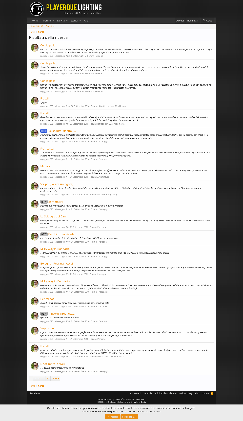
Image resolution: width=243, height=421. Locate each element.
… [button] (43, 378)
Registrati (50, 26)
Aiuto (197, 393)
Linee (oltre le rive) (52, 364)
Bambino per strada (57, 234)
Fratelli (44, 98)
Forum (47, 20)
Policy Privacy (185, 393)
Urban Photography (107, 194)
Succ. (55, 378)
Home (34, 20)
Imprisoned (48, 328)
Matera (45, 166)
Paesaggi (103, 141)
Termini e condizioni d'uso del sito (160, 393)
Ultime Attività (36, 26)
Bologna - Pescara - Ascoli (56, 263)
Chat (86, 20)
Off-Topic (103, 306)
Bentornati (47, 299)
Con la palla (48, 45)
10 (48, 378)
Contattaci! (135, 393)
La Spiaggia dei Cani (53, 216)
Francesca (47, 148)
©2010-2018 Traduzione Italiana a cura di (121, 402)
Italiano (36, 393)
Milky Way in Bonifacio (55, 249)
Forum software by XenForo (122, 399)
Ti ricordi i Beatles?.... (58, 313)
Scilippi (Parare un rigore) (56, 184)
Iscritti (74, 20)
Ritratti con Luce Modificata (112, 106)
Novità (61, 20)
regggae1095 (46, 55)
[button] (53, 21)
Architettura (103, 176)
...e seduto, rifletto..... (58, 131)
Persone (99, 55)
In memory (52, 202)
